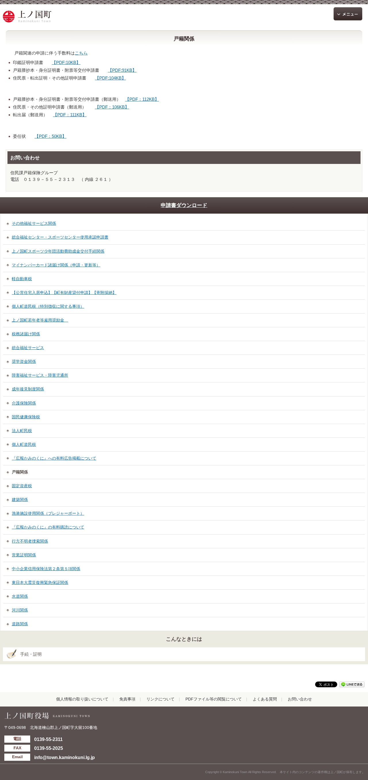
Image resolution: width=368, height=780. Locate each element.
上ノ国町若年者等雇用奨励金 (40, 320)
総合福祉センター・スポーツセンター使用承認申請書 (60, 237)
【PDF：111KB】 (70, 114)
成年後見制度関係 (28, 389)
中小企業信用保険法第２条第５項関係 (46, 568)
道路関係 (20, 624)
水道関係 (20, 596)
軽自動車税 (22, 278)
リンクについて (160, 699)
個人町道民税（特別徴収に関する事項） (48, 306)
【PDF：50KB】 (50, 136)
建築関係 (20, 499)
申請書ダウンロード (184, 205)
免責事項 (127, 699)
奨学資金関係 (24, 361)
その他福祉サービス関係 (34, 223)
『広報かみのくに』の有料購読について (48, 527)
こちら (81, 53)
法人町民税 (22, 430)
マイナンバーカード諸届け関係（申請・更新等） (56, 265)
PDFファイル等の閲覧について (213, 699)
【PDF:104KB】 (110, 78)
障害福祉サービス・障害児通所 (40, 375)
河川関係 (20, 610)
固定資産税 (22, 485)
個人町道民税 (24, 444)
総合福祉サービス (28, 347)
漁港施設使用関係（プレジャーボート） (48, 513)
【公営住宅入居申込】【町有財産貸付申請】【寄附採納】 (64, 292)
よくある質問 (265, 699)
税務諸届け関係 (26, 334)
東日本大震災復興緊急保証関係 (40, 582)
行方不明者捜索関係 (30, 541)
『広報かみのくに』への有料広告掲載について (54, 458)
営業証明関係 (24, 555)
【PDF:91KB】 (122, 70)
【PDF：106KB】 (112, 106)
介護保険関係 (24, 403)
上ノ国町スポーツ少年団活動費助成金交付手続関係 (58, 251)
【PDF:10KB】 (66, 62)
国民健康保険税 (26, 417)
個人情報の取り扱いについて (82, 699)
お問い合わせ (300, 699)
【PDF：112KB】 (142, 99)
